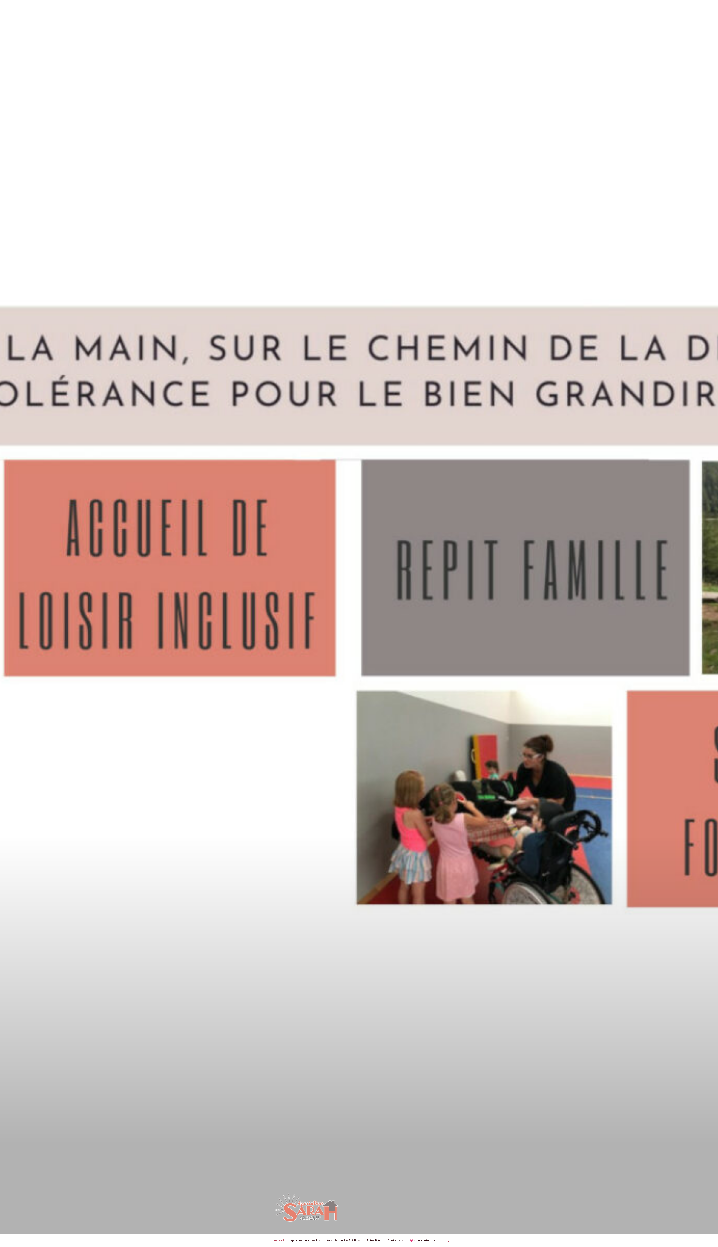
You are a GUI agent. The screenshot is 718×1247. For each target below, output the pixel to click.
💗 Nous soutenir (421, 1240)
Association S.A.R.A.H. (342, 1240)
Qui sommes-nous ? (304, 1240)
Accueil (279, 1240)
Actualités (373, 1240)
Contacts (394, 1240)
